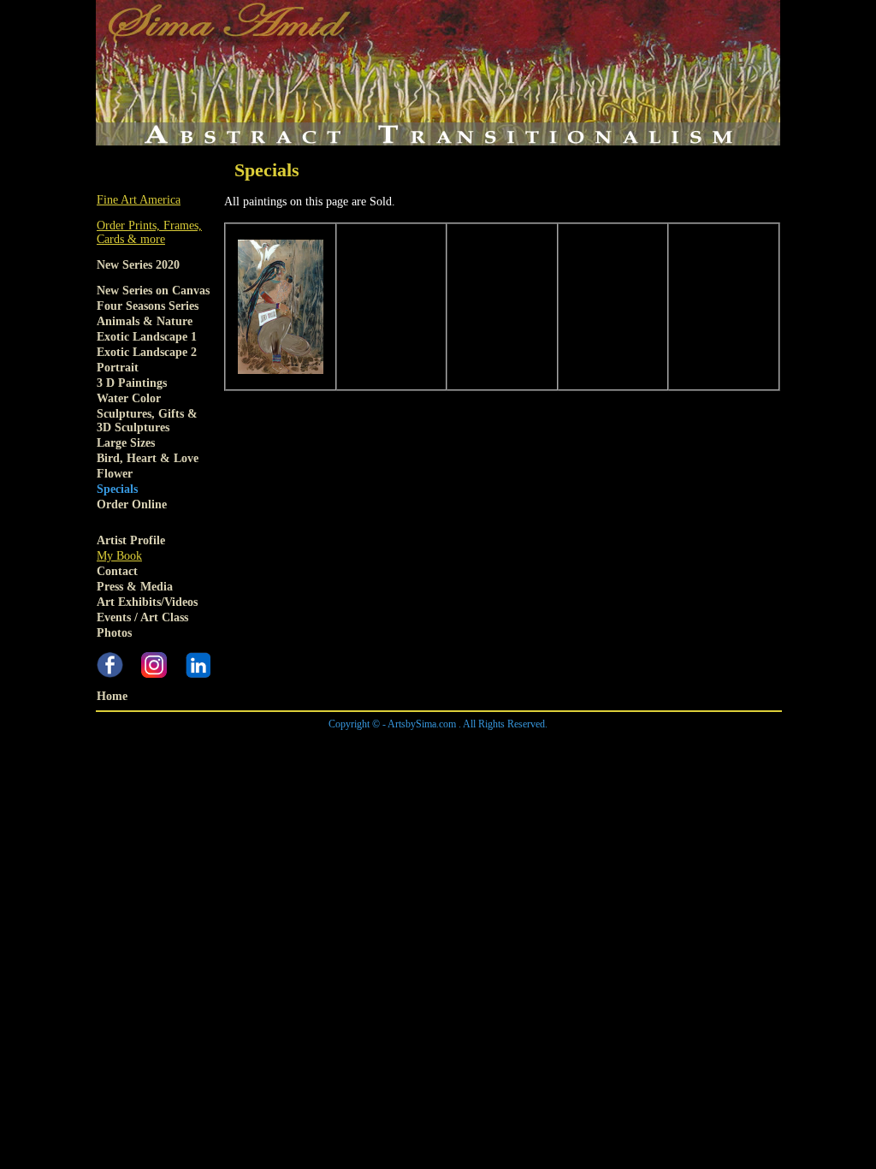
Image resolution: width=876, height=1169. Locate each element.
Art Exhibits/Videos (147, 602)
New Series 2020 (138, 264)
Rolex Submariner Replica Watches (686, 737)
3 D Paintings (132, 383)
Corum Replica (789, 751)
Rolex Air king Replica (151, 737)
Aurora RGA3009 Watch (623, 778)
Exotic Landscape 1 (147, 336)
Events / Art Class (142, 617)
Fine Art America (139, 199)
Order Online (132, 504)
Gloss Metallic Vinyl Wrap (237, 764)
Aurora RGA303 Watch (503, 778)
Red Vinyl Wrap (653, 764)
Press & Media (135, 586)
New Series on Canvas (153, 290)
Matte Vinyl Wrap (567, 764)
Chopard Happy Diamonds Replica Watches (327, 751)
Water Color (129, 398)
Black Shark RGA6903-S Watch (366, 778)
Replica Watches (814, 737)
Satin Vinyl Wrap (479, 764)
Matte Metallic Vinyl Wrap (369, 764)
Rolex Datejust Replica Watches (287, 737)
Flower (115, 473)
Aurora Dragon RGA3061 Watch (774, 764)
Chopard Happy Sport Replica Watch (525, 751)
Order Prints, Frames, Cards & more (149, 232)
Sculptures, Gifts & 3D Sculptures (147, 420)
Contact (117, 571)
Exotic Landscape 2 (147, 352)
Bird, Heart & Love (147, 458)
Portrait (118, 367)
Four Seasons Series (147, 306)
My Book (119, 555)
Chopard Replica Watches (157, 751)
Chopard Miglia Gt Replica (684, 751)
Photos (114, 632)
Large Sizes (126, 442)
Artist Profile (131, 540)
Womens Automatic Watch (750, 778)
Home (112, 696)
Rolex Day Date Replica (425, 737)
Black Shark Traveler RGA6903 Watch (190, 778)
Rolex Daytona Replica (542, 737)
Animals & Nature (144, 321)
